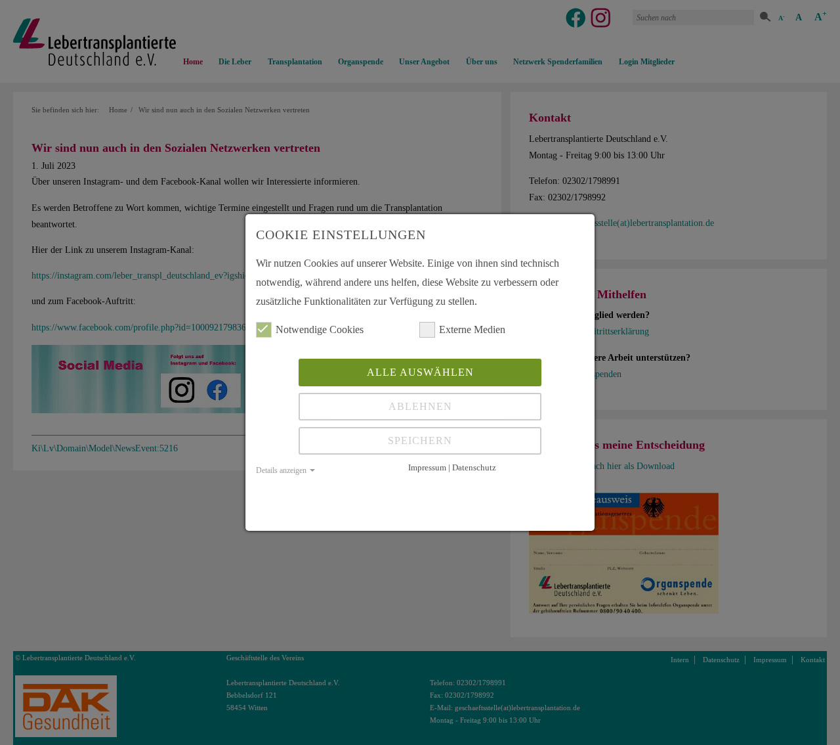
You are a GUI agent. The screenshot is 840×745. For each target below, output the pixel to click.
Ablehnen (420, 406)
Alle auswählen (420, 372)
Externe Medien (472, 329)
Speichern (420, 440)
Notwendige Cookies (320, 329)
